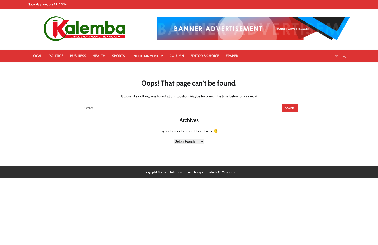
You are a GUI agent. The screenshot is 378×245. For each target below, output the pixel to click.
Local (37, 56)
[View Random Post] (336, 56)
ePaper (232, 56)
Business (78, 56)
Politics (56, 56)
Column (177, 56)
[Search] (344, 56)
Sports (118, 56)
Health (99, 56)
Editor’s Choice (204, 56)
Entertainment (145, 56)
